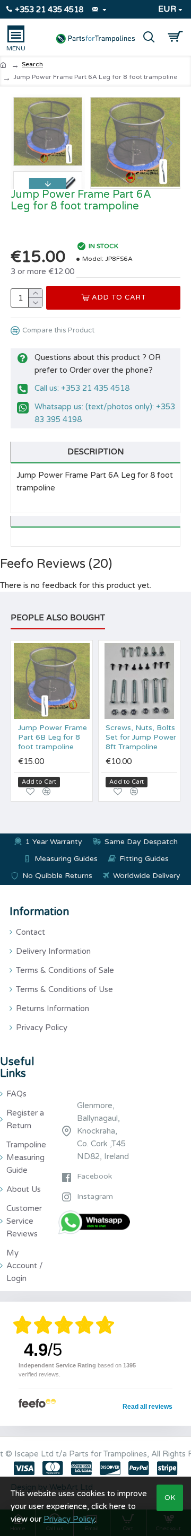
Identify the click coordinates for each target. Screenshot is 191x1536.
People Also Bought (58, 617)
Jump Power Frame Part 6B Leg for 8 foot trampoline (52, 737)
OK (170, 1498)
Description (95, 452)
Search (32, 64)
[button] (101, 143)
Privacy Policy (69, 1519)
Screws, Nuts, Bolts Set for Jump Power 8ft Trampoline (141, 737)
